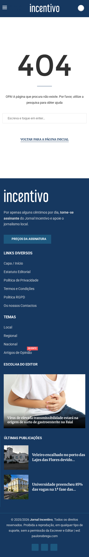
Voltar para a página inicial (45, 139)
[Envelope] (53, 547)
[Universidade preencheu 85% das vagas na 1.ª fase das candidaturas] (16, 487)
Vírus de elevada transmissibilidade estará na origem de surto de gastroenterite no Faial (42, 420)
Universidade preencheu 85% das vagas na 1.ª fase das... (57, 487)
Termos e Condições (19, 288)
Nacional (10, 344)
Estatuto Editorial (17, 272)
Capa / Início (13, 263)
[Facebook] (35, 547)
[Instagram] (44, 547)
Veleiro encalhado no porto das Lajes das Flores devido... (58, 457)
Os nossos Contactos (20, 305)
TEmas (10, 317)
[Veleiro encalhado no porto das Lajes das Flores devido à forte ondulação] (16, 457)
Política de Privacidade (21, 280)
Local (8, 327)
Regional (10, 335)
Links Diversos (18, 253)
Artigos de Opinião (18, 352)
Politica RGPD (14, 297)
